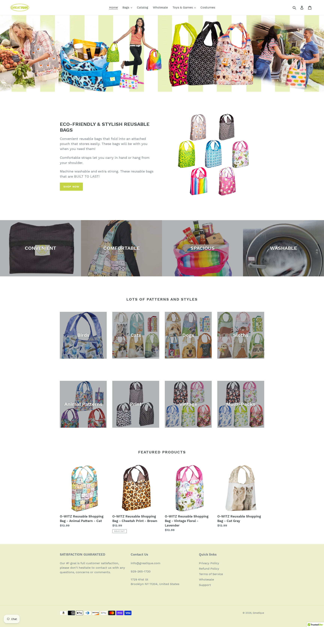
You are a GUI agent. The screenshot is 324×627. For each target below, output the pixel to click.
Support (205, 585)
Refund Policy (209, 568)
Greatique (258, 612)
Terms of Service (211, 574)
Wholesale (206, 579)
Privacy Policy (209, 563)
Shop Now (71, 186)
